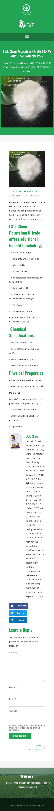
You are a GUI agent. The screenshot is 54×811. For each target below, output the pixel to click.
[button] (27, 37)
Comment (14, 652)
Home (6, 63)
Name (13, 687)
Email (12, 699)
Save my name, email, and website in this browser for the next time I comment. (27, 728)
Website (13, 711)
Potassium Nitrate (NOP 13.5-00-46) (27, 63)
